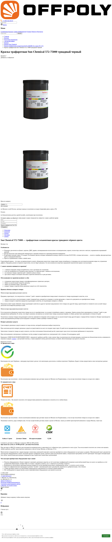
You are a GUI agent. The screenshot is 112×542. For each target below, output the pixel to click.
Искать (20, 33)
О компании (4, 31)
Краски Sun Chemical (10, 44)
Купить (3, 204)
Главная (6, 36)
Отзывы (28, 31)
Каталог (10, 31)
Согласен (106, 536)
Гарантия (7, 231)
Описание (7, 230)
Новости (34, 31)
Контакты (40, 31)
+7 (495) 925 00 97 (7, 21)
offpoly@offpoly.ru (6, 481)
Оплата (6, 233)
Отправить (4, 227)
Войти (5, 25)
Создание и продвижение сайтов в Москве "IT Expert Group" (10, 484)
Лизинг (6, 236)
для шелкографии (9, 41)
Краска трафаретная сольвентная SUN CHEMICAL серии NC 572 (23, 46)
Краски (6, 42)
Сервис (16, 31)
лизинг (14, 338)
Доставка (7, 235)
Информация (22, 31)
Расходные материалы (10, 39)
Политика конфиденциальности (10, 482)
